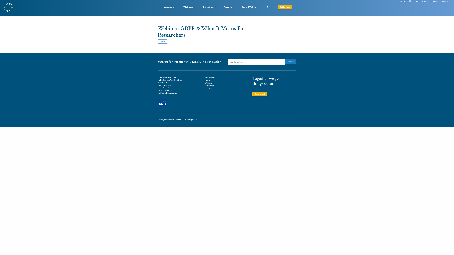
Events (207, 80)
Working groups (210, 78)
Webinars (208, 83)
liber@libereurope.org (169, 93)
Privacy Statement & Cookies (169, 119)
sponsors (436, 1)
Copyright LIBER (192, 119)
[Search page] (268, 7)
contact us (447, 1)
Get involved (209, 86)
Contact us (209, 88)
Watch (162, 41)
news (425, 1)
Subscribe (290, 61)
